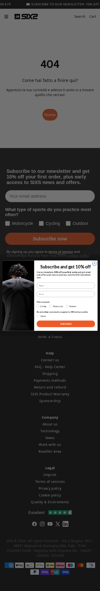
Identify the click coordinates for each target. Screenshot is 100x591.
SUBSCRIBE (66, 323)
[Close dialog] (94, 263)
